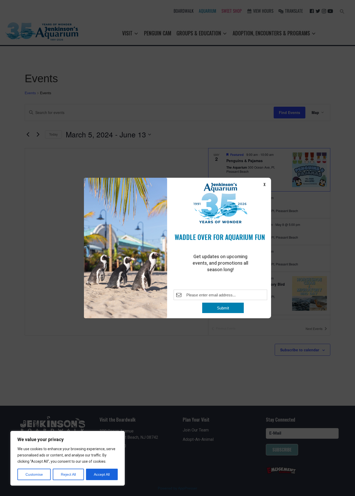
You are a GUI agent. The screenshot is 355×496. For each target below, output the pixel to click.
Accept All (102, 474)
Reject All (68, 474)
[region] (67, 458)
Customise (34, 474)
